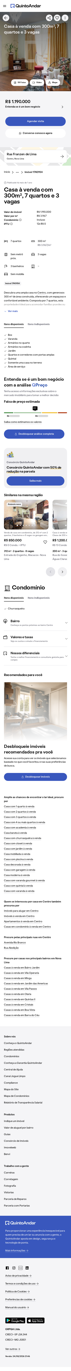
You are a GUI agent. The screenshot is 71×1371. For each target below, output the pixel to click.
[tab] (14, 324)
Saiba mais (35, 481)
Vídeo (39, 82)
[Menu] (4, 6)
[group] (26, 531)
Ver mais (13, 311)
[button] (35, 623)
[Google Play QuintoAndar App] (15, 1320)
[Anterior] (50, 571)
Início (7, 172)
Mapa (54, 82)
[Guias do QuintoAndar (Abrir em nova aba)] (20, 1268)
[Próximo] (62, 571)
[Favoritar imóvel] (57, 18)
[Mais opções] (65, 18)
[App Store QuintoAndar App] (36, 1320)
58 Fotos (22, 82)
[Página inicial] (26, 6)
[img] (26, 515)
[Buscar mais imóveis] (6, 18)
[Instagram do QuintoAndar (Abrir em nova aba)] (14, 1268)
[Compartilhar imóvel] (49, 18)
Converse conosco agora (37, 133)
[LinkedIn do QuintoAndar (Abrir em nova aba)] (27, 1268)
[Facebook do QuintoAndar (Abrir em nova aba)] (7, 1268)
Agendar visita (35, 121)
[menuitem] (9, 172)
